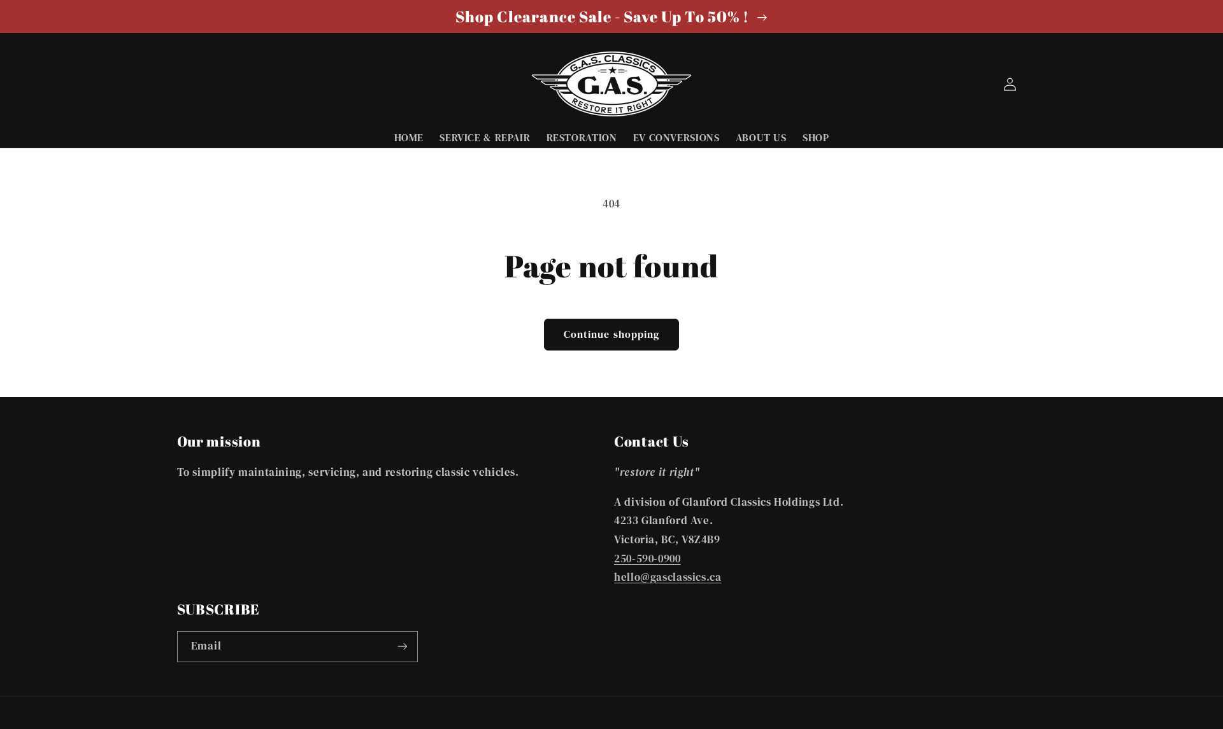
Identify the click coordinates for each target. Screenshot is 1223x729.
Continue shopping (611, 334)
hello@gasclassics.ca (668, 577)
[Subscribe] (402, 646)
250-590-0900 (647, 559)
